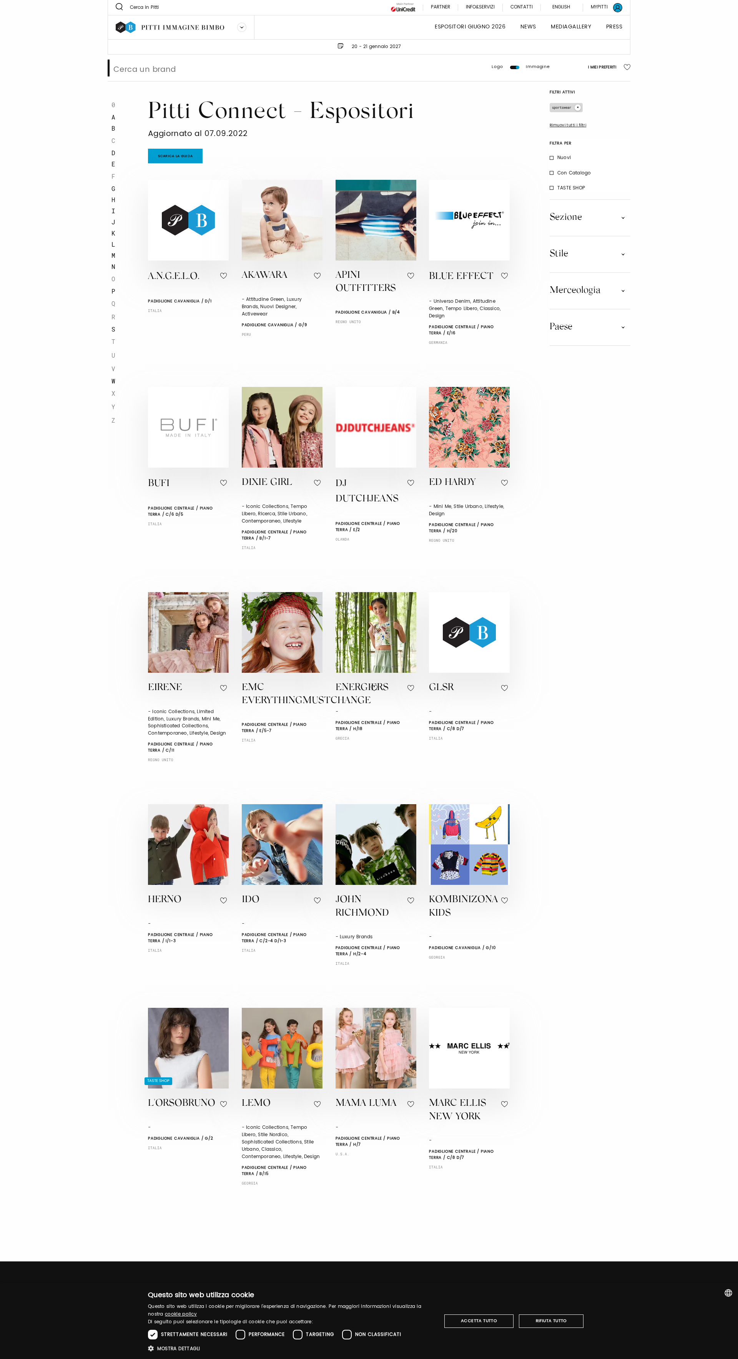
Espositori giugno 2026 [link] (470, 27)
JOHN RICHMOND (362, 906)
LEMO (256, 1103)
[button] (290, 1348)
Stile (559, 254)
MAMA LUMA (366, 1103)
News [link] (528, 27)
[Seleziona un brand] (241, 27)
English (561, 7)
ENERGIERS (362, 688)
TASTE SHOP (571, 188)
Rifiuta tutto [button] (551, 1321)
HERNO (164, 900)
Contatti (521, 7)
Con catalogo (574, 173)
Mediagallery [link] (571, 27)
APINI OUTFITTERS (366, 282)
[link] (602, 7)
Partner (440, 7)
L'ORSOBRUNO (181, 1103)
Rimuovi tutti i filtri (568, 125)
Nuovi (564, 157)
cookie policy (181, 1314)
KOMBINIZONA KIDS (463, 906)
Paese (561, 327)
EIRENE (165, 688)
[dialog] (369, 1321)
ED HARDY (452, 483)
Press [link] (614, 27)
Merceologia (575, 290)
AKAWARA (265, 275)
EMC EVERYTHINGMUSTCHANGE (306, 694)
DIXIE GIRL (267, 483)
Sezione (566, 217)
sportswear (561, 107)
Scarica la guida (175, 156)
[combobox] (728, 1293)
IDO (250, 900)
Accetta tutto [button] (479, 1321)
